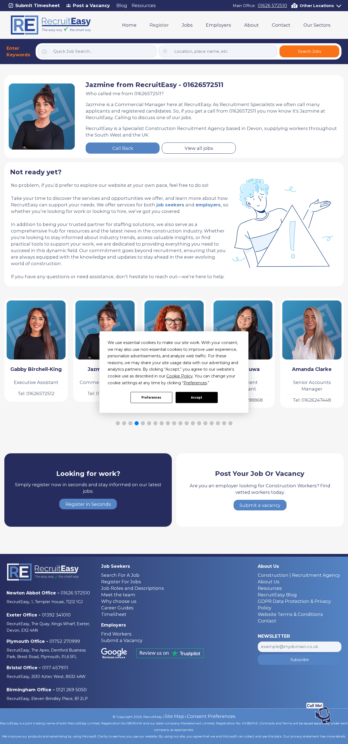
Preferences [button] (195, 382)
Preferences (151, 397)
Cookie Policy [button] (179, 376)
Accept (196, 397)
